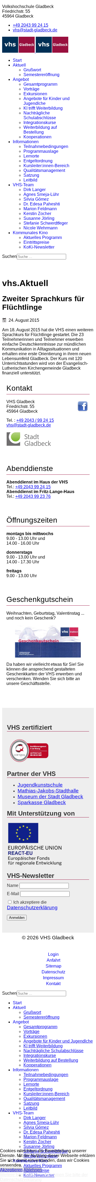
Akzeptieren (11, 1170)
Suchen (9, 256)
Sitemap (53, 966)
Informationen (26, 141)
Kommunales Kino (30, 232)
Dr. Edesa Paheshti (41, 204)
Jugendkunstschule (40, 785)
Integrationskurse (39, 122)
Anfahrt (53, 960)
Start (17, 60)
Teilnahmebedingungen (45, 146)
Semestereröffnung (41, 74)
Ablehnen (32, 1170)
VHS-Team (23, 185)
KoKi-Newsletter (38, 247)
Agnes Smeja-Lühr (41, 194)
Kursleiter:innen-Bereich (46, 165)
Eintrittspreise (36, 242)
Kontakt (53, 983)
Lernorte (31, 156)
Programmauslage (40, 151)
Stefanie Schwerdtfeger (45, 223)
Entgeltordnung (38, 161)
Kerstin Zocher (37, 213)
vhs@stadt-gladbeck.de (35, 30)
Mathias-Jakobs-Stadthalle (48, 790)
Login (53, 954)
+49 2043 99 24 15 (30, 25)
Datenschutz (53, 972)
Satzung (31, 175)
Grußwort (32, 70)
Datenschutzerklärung (32, 907)
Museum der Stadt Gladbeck (50, 796)
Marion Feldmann (40, 208)
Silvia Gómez (36, 199)
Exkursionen (35, 94)
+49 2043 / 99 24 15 (35, 420)
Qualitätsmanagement (44, 170)
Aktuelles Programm (42, 237)
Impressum (53, 978)
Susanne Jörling (38, 218)
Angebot (21, 79)
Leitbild (30, 180)
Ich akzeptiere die (32, 905)
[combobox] (41, 256)
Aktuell (19, 65)
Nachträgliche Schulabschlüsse (39, 115)
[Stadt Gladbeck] (28, 445)
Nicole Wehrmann (40, 228)
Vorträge (31, 89)
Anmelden (17, 918)
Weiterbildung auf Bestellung (40, 129)
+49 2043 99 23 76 (33, 496)
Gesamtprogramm (40, 84)
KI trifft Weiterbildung (43, 108)
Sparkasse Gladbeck (42, 802)
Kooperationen (37, 137)
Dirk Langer (34, 189)
